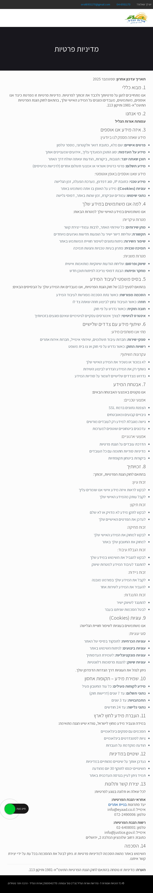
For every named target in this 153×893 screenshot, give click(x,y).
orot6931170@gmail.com (95, 4)
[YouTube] (9, 4)
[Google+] (14, 4)
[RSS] (4, 4)
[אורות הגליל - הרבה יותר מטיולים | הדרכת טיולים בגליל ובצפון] (136, 18)
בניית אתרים (117, 804)
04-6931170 (123, 4)
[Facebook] (20, 4)
